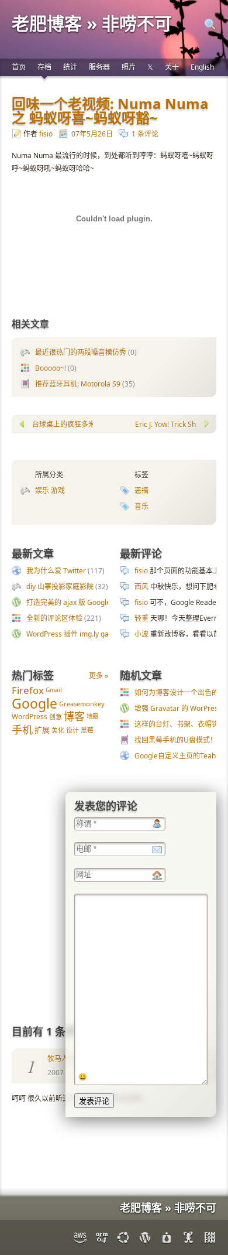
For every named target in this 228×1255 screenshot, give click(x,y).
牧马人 (57, 1058)
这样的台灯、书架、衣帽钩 (176, 724)
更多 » (98, 675)
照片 (129, 67)
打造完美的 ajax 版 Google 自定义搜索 (86, 602)
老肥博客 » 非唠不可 (92, 23)
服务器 (99, 67)
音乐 (141, 506)
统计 (70, 67)
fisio (46, 134)
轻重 (141, 618)
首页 (19, 67)
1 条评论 (145, 134)
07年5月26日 (92, 134)
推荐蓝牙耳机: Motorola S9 (77, 384)
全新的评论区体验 (54, 618)
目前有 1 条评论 (49, 1031)
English (202, 67)
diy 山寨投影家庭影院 (60, 586)
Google (34, 702)
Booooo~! (50, 368)
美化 (57, 730)
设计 (72, 730)
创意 (55, 716)
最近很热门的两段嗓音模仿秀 (80, 352)
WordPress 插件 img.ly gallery (74, 634)
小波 (141, 634)
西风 (141, 586)
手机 (22, 730)
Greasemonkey (82, 703)
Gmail (54, 690)
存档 (44, 67)
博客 (74, 716)
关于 (172, 67)
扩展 (42, 729)
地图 (92, 716)
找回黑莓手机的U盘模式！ (175, 740)
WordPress (29, 716)
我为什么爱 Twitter (56, 571)
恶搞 (141, 490)
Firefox (28, 690)
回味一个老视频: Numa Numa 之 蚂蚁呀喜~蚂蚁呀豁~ (110, 110)
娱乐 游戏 (50, 490)
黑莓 (87, 730)
